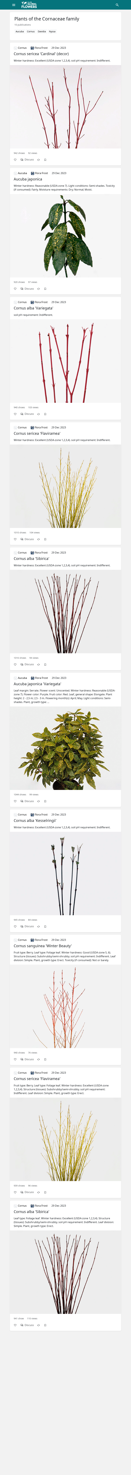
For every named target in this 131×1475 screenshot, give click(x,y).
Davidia (42, 31)
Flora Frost (41, 48)
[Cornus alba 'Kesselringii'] (65, 866)
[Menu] (14, 5)
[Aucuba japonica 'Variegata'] (65, 736)
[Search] (117, 5)
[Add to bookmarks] (47, 160)
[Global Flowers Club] (30, 5)
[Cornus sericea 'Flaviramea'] (65, 479)
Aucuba (20, 31)
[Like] (17, 160)
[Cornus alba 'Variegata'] (65, 354)
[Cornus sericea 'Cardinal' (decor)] (65, 100)
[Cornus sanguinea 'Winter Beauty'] (65, 996)
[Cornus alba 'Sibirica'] (65, 604)
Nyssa (52, 31)
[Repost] (40, 160)
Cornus (31, 31)
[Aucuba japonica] (65, 227)
